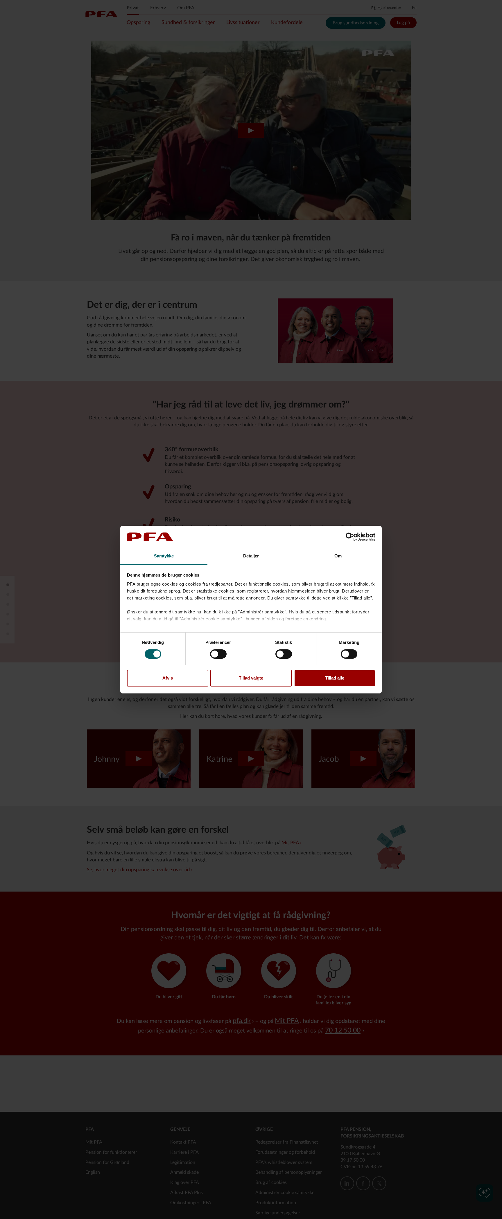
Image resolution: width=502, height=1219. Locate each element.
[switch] (218, 654)
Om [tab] (338, 555)
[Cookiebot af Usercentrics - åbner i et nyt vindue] (349, 536)
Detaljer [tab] (251, 555)
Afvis (167, 677)
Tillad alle (334, 677)
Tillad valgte (251, 677)
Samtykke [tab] (164, 555)
